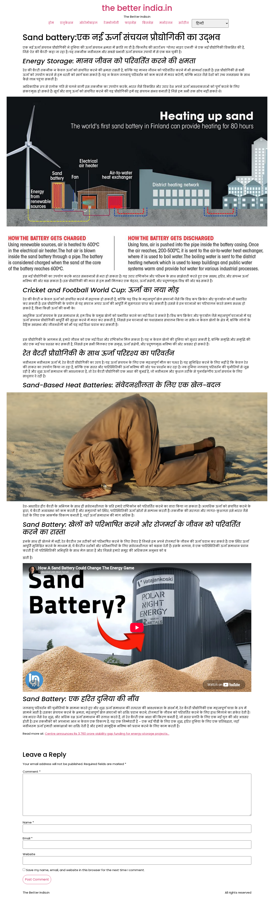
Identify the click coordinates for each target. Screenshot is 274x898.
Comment (32, 771)
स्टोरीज (184, 23)
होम (51, 23)
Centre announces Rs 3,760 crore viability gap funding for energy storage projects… (107, 733)
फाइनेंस (130, 23)
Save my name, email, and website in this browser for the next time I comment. (85, 869)
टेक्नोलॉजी (111, 23)
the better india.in (137, 8)
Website (29, 854)
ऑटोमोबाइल (88, 23)
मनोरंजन (166, 23)
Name (28, 822)
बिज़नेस (147, 23)
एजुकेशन (66, 23)
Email (27, 838)
